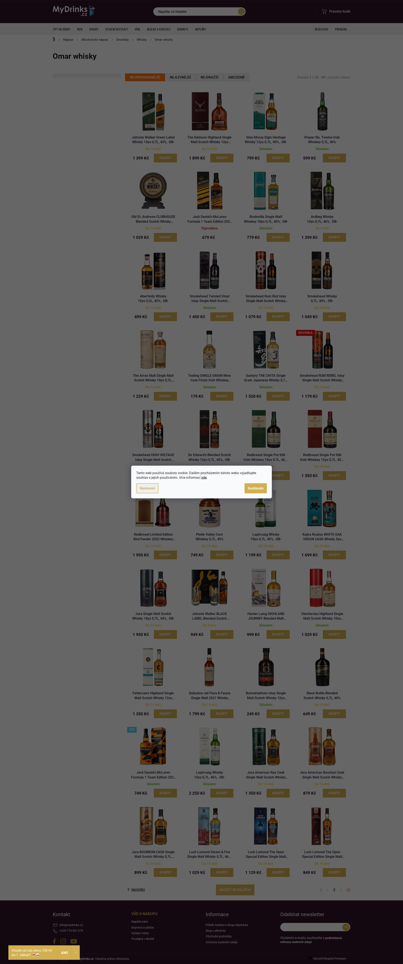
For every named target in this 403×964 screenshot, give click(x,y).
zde (204, 478)
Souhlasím (256, 488)
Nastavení (147, 488)
